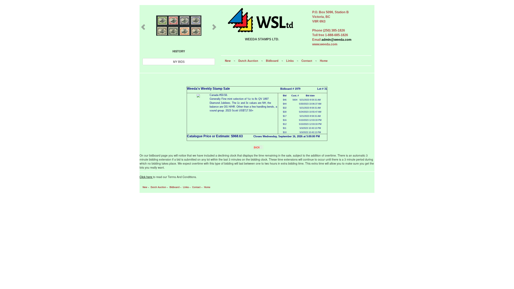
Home (324, 61)
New (228, 61)
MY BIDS (179, 62)
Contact (306, 61)
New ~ (146, 187)
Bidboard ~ (175, 187)
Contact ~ (197, 187)
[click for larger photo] (198, 95)
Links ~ (187, 187)
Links (290, 61)
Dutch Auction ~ (160, 187)
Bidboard (272, 61)
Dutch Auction (248, 61)
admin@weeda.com (336, 39)
